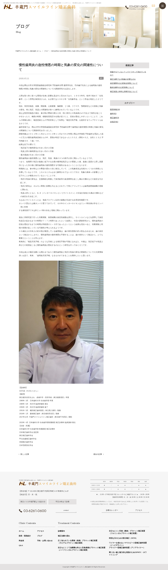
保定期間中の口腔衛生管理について (123, 83)
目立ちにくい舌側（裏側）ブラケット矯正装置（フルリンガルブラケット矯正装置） (127, 532)
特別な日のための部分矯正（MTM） (123, 538)
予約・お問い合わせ (45, 541)
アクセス (40, 531)
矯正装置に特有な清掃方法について (123, 91)
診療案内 (61, 531)
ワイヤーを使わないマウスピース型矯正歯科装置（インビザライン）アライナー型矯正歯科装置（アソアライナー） (128, 545)
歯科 (101, 78)
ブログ (39, 536)
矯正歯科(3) (114, 118)
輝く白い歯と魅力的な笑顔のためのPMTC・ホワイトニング (128, 553)
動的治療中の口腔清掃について (122, 87)
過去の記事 (97, 454)
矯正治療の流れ (64, 536)
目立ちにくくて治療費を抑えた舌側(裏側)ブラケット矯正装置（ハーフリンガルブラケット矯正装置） (81, 549)
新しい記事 (24, 454)
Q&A (21, 545)
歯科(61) (113, 114)
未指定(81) (114, 122)
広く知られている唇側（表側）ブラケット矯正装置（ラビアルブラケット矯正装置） (77, 542)
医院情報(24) (115, 109)
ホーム (21, 531)
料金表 (21, 541)
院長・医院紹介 (25, 536)
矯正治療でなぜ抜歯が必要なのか (123, 79)
